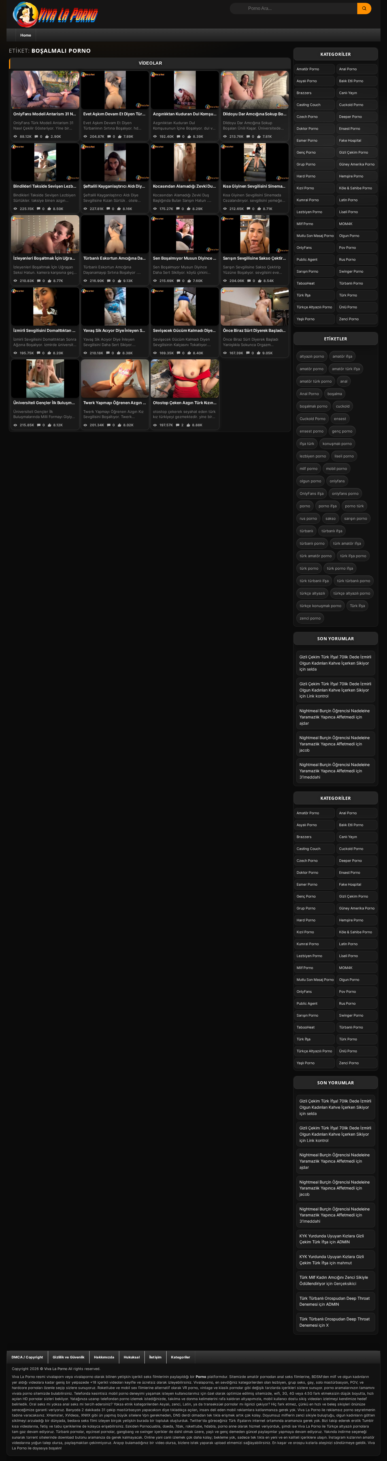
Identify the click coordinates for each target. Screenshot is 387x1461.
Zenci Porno (349, 319)
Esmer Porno (307, 140)
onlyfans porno (345, 493)
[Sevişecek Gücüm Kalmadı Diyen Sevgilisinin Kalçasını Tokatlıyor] (185, 306)
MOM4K (345, 224)
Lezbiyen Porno (309, 212)
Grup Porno (306, 164)
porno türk (354, 506)
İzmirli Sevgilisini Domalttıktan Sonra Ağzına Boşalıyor (65, 330)
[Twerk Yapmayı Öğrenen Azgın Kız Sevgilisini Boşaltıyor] (115, 378)
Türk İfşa (304, 295)
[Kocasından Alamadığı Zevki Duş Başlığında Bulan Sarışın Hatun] (185, 162)
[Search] (364, 8)
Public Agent (307, 259)
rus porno (308, 518)
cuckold (343, 406)
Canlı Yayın (348, 93)
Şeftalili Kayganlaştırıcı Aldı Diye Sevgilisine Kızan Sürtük (137, 186)
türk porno (309, 568)
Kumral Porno (308, 200)
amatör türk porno (316, 381)
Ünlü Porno (348, 307)
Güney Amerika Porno (357, 164)
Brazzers (304, 93)
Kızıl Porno (305, 188)
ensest (340, 418)
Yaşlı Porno (305, 319)
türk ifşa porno (353, 556)
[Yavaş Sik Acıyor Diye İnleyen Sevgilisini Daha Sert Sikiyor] (115, 306)
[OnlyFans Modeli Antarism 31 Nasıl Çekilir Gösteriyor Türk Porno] (45, 90)
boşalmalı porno (314, 406)
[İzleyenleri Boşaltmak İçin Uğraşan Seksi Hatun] (45, 234)
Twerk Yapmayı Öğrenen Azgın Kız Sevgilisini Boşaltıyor (136, 402)
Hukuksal (132, 1357)
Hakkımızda (104, 1357)
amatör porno (312, 368)
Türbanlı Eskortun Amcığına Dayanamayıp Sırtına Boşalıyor (139, 258)
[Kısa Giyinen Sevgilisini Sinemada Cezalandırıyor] (255, 162)
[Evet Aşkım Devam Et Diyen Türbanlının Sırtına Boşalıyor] (115, 90)
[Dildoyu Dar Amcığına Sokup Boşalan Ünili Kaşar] (255, 90)
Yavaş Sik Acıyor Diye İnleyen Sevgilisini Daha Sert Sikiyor (138, 330)
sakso (331, 518)
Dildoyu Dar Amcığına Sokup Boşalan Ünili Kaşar (269, 113)
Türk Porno (348, 295)
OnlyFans (304, 247)
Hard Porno (306, 176)
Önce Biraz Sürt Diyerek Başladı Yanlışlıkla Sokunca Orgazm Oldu (285, 330)
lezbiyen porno (313, 456)
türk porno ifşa (340, 568)
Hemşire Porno (351, 176)
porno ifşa (328, 506)
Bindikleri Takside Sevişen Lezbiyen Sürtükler (56, 186)
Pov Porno (347, 247)
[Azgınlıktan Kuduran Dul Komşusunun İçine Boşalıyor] (185, 90)
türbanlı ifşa (332, 531)
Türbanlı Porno (351, 283)
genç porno (342, 431)
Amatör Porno (308, 69)
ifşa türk (307, 443)
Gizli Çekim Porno (353, 152)
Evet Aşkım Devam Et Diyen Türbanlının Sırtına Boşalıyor (136, 113)
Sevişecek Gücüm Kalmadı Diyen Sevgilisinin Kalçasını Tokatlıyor (215, 330)
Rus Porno (347, 259)
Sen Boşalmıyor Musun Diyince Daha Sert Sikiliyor (200, 258)
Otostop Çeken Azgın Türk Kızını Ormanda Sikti (198, 402)
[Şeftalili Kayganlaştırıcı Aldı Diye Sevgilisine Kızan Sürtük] (115, 162)
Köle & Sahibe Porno (355, 188)
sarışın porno (355, 518)
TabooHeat (305, 283)
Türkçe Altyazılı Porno (314, 307)
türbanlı (306, 531)
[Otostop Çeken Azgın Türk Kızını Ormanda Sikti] (185, 378)
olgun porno (310, 481)
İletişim (155, 1357)
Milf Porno (305, 224)
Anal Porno (348, 69)
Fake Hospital (350, 140)
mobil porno (336, 468)
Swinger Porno (351, 271)
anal (343, 381)
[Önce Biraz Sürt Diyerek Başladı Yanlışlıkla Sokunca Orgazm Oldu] (255, 306)
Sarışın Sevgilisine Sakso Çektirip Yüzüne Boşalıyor (272, 258)
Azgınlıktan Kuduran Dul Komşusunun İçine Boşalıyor (204, 113)
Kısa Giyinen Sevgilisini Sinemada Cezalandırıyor (269, 186)
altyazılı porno (312, 356)
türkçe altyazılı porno (351, 593)
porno (305, 506)
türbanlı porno (312, 543)
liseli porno (344, 456)
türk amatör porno (316, 556)
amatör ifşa (342, 356)
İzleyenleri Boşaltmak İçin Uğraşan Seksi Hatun (57, 258)
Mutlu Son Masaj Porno (315, 236)
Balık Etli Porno (351, 81)
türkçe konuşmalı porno (320, 605)
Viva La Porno (55, 1369)
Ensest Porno (349, 128)
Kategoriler (180, 1357)
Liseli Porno (348, 212)
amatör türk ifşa (346, 368)
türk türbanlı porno (353, 580)
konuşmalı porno (337, 443)
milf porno (309, 468)
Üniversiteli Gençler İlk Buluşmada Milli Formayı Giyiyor (65, 402)
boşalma (335, 393)
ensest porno (312, 431)
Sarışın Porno (307, 271)
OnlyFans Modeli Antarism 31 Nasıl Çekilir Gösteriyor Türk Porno (74, 113)
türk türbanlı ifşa (314, 580)
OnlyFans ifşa (312, 493)
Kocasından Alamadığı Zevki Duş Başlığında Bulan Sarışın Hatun (213, 186)
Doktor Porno (307, 128)
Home (25, 35)
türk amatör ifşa (347, 543)
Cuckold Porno (351, 105)
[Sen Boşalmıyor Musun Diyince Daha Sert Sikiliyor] (185, 234)
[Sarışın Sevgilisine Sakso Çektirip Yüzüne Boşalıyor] (255, 234)
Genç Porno (306, 152)
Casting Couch (308, 105)
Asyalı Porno (307, 81)
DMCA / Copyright (27, 1357)
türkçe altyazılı (312, 593)
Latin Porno (348, 200)
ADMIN (343, 1241)
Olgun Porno (349, 236)
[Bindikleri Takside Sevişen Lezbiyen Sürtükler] (45, 162)
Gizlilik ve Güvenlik (68, 1357)
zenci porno (310, 618)
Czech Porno (307, 116)
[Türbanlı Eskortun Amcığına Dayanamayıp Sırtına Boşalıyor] (115, 234)
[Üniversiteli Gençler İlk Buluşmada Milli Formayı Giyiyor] (45, 378)
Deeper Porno (350, 116)
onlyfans (337, 481)
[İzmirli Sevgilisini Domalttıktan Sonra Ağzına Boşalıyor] (45, 306)
